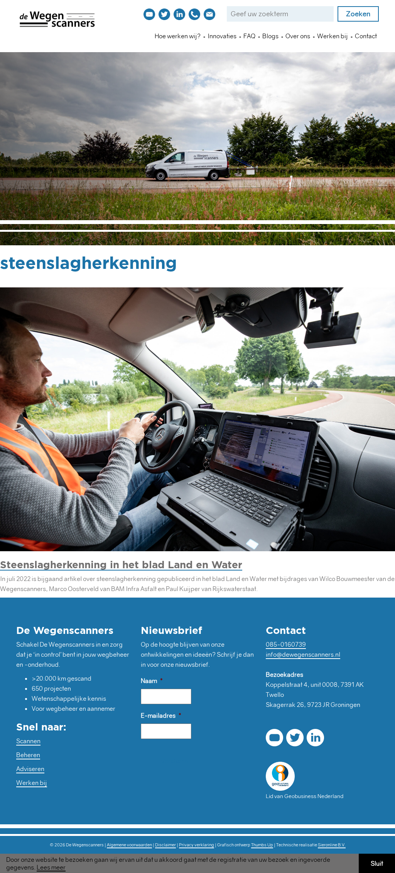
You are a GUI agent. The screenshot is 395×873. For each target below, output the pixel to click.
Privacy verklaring (196, 845)
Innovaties (222, 36)
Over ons (297, 36)
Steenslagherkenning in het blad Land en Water (121, 564)
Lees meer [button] (51, 867)
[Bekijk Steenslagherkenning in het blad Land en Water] (197, 418)
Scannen (28, 741)
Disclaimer (165, 845)
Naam (152, 680)
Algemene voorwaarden (129, 845)
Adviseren (30, 769)
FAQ (249, 36)
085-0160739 (286, 644)
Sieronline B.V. (332, 845)
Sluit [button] (377, 863)
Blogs (270, 36)
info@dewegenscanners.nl (303, 654)
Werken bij (332, 36)
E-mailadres (161, 715)
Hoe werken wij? (178, 36)
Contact (366, 36)
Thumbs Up (262, 845)
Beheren (28, 755)
